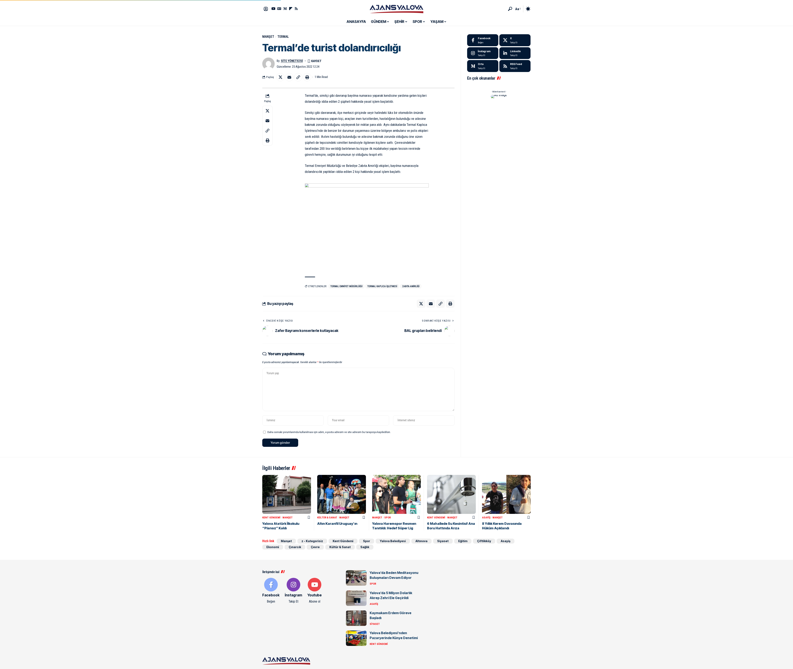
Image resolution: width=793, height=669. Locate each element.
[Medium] (482, 66)
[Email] (289, 77)
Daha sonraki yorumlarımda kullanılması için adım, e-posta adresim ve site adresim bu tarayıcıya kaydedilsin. (329, 432)
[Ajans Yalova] (396, 9)
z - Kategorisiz (312, 541)
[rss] (515, 66)
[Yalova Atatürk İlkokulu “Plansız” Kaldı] (286, 494)
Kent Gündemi (271, 517)
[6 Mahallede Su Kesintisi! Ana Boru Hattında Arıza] (451, 494)
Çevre (315, 547)
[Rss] (296, 8)
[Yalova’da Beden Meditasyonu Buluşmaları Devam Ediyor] (356, 578)
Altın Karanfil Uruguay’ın (337, 524)
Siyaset (443, 541)
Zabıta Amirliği (410, 286)
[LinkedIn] (515, 53)
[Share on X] (280, 77)
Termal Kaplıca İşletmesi (382, 286)
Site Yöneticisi (292, 61)
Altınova (421, 541)
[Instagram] (482, 53)
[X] (515, 40)
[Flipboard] (290, 8)
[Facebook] (482, 40)
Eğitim (462, 541)
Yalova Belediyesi (393, 541)
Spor (387, 517)
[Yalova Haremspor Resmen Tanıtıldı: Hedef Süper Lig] (396, 494)
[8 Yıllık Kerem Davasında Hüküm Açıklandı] (506, 494)
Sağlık (364, 547)
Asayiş (486, 517)
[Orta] (285, 8)
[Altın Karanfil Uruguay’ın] (341, 494)
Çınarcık (295, 547)
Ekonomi (272, 547)
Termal (283, 37)
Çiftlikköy (484, 541)
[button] (510, 9)
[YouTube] (273, 8)
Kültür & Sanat (327, 517)
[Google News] (279, 8)
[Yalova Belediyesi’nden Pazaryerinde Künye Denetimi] (356, 638)
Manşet (268, 37)
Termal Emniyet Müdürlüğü (346, 286)
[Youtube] (314, 591)
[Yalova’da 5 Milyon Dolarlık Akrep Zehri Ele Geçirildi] (356, 598)
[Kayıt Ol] (265, 8)
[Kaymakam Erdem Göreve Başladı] (356, 618)
